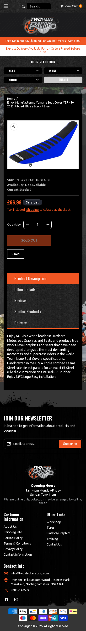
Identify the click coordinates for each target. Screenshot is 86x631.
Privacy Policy (13, 549)
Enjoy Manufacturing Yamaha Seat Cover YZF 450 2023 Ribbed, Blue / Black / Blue (40, 104)
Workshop (54, 522)
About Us (10, 526)
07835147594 (20, 590)
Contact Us (54, 544)
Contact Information (18, 554)
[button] (6, 6)
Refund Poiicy (13, 537)
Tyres (50, 527)
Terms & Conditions (17, 543)
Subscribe (70, 444)
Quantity (14, 224)
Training (52, 538)
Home (11, 98)
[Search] (23, 6)
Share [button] (16, 254)
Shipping (32, 209)
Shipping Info (13, 532)
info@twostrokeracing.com (30, 573)
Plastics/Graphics (58, 533)
